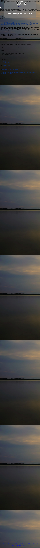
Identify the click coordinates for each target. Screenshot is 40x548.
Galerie (28, 543)
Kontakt (25, 545)
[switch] (0, 12)
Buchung (19, 545)
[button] (20, 16)
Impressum (22, 543)
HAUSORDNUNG (15, 543)
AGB (8, 543)
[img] (20, 2)
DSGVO (4, 543)
